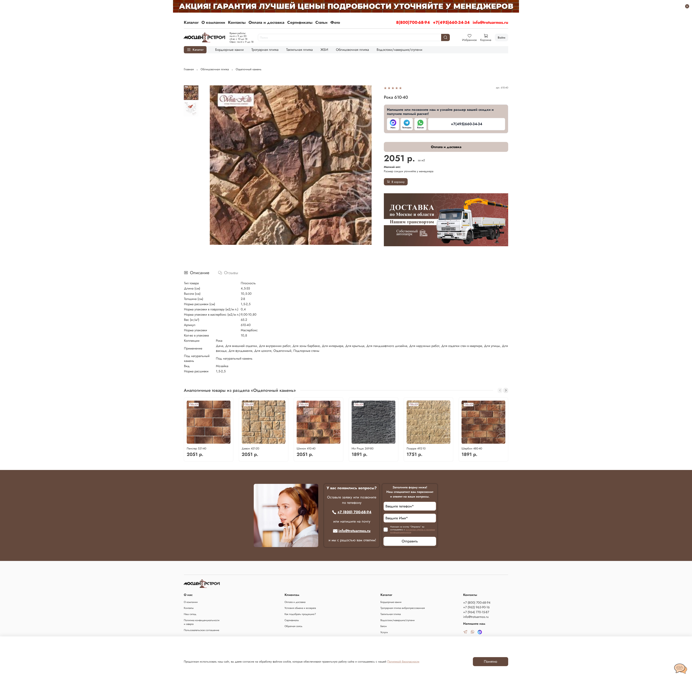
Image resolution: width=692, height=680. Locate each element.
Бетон (383, 626)
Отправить (410, 541)
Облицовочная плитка (352, 49)
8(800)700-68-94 (413, 22)
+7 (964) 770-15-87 (476, 612)
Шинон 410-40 (306, 448)
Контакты (237, 22)
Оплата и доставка (266, 22)
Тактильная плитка (299, 49)
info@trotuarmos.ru (490, 22)
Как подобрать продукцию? (300, 614)
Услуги (384, 632)
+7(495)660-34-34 (451, 22)
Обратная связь (293, 626)
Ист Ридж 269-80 (363, 448)
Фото (335, 22)
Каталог (191, 22)
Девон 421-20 (250, 448)
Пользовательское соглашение (201, 630)
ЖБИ (324, 49)
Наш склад (190, 614)
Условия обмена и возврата (300, 608)
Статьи (321, 22)
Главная (189, 69)
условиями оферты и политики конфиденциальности (412, 531)
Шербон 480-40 (472, 448)
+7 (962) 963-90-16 (476, 607)
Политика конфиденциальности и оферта (201, 622)
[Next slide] (371, 165)
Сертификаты (299, 22)
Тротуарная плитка (264, 49)
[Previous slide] (210, 165)
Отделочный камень (248, 69)
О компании (213, 22)
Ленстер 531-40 (196, 448)
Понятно (490, 661)
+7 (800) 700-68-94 (354, 512)
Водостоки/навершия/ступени (399, 49)
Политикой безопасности (403, 661)
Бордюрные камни (229, 49)
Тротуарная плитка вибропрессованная (402, 608)
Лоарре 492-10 (416, 448)
